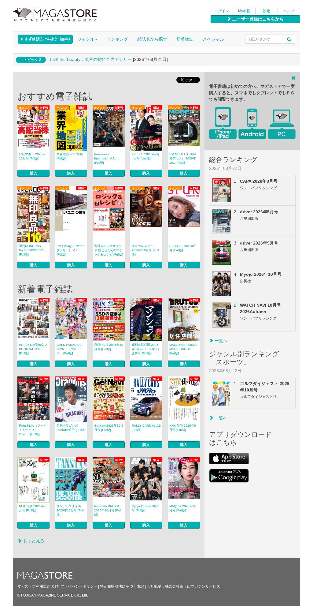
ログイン (221, 11)
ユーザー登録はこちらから (257, 19)
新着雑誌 (184, 39)
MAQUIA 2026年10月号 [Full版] (182, 508)
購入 (33, 173)
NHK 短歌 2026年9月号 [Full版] (32, 508)
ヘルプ (288, 11)
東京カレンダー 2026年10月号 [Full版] (145, 250)
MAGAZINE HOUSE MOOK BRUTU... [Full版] (183, 349)
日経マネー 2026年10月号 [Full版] (32, 156)
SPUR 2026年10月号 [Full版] (182, 248)
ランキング (117, 39)
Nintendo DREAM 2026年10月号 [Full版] (107, 510)
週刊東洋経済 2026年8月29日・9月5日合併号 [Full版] (145, 349)
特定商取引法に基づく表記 (122, 586)
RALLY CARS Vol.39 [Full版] (146, 428)
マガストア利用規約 (33, 586)
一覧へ (220, 340)
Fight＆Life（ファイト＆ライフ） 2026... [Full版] (32, 430)
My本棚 (244, 11)
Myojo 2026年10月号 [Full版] (145, 508)
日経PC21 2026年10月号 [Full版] (108, 347)
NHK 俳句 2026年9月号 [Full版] (182, 428)
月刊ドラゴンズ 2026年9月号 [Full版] (71, 428)
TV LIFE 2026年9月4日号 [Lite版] (146, 156)
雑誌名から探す (152, 39)
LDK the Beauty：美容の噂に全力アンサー (91, 59)
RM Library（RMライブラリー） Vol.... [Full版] (71, 250)
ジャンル (85, 39)
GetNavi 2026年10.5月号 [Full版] (108, 428)
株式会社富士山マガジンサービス (192, 586)
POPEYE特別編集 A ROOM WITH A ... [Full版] (33, 349)
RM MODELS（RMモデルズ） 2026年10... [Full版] (182, 158)
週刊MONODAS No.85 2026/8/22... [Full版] (32, 250)
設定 (266, 11)
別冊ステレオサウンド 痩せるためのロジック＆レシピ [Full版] (108, 250)
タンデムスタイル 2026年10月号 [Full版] (70, 510)
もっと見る (33, 540)
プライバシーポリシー (79, 586)
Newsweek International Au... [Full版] (106, 158)
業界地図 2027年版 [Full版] (70, 156)
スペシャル (213, 39)
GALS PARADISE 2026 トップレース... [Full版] (69, 349)
